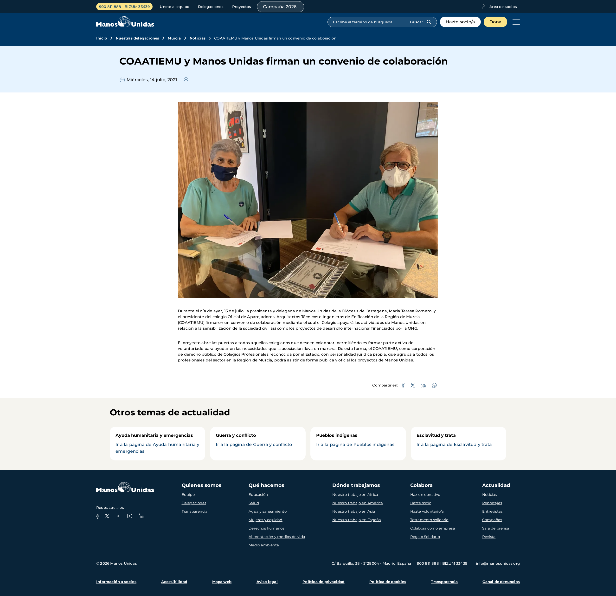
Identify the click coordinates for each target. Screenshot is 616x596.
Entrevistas (492, 511)
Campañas (492, 519)
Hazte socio (420, 503)
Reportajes (492, 503)
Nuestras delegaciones (137, 38)
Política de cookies (387, 581)
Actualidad (496, 485)
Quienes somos (202, 485)
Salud (254, 503)
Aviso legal (267, 581)
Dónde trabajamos (356, 485)
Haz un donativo (425, 494)
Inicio (101, 38)
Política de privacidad (323, 581)
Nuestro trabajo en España (356, 519)
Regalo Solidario (425, 536)
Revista (488, 536)
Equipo (188, 494)
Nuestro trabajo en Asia (353, 511)
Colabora (421, 485)
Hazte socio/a (460, 22)
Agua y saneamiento (268, 511)
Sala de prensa (495, 528)
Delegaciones (210, 6)
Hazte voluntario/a (427, 511)
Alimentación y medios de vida (277, 536)
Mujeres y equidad (265, 519)
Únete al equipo (174, 6)
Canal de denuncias (501, 581)
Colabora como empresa (432, 528)
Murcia (174, 38)
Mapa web (222, 581)
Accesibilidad (174, 581)
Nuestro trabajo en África (355, 494)
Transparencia (195, 511)
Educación (258, 494)
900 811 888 (110, 6)
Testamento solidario (429, 519)
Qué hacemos (266, 485)
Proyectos (241, 6)
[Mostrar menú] (515, 22)
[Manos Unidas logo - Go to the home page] (125, 25)
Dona (495, 22)
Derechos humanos (266, 528)
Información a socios (116, 581)
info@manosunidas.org (498, 563)
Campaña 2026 (279, 6)
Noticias (198, 38)
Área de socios (503, 6)
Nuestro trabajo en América (357, 503)
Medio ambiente (264, 545)
